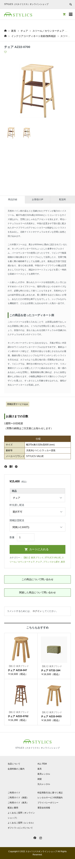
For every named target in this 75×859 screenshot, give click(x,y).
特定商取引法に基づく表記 (50, 792)
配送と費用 (13, 807)
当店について (14, 764)
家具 (63, 562)
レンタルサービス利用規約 (50, 797)
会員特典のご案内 (16, 769)
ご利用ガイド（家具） (18, 802)
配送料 (62, 199)
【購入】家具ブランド (33, 557)
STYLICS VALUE (53, 557)
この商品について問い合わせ (37, 579)
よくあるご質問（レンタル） (21, 823)
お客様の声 (37, 199)
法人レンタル (44, 784)
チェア (39, 562)
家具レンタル (44, 774)
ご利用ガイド (14, 792)
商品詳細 (12, 199)
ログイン (37, 611)
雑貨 (40, 779)
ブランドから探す (51, 562)
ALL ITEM (42, 764)
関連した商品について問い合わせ (37, 592)
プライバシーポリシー (48, 802)
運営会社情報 (44, 807)
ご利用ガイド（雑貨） (18, 797)
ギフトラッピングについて (20, 828)
